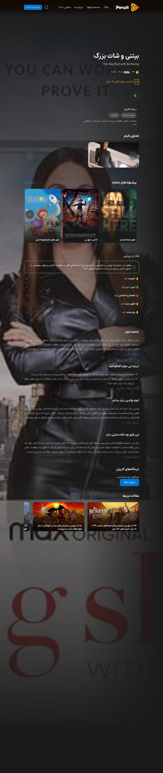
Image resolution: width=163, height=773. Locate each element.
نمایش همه (30, 183)
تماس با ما (65, 7)
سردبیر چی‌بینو (124, 526)
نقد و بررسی (112, 526)
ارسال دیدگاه (129, 482)
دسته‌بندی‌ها (93, 7)
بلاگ (106, 7)
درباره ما (78, 7)
